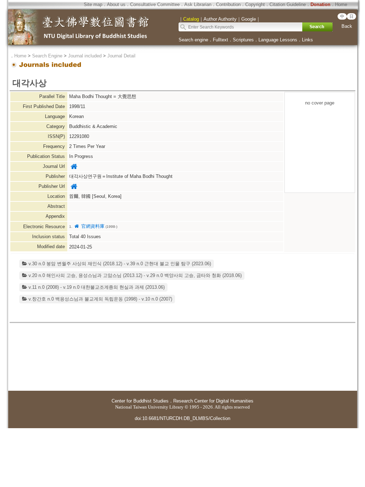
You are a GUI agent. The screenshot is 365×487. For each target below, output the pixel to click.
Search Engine (47, 55)
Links (307, 39)
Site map (93, 4)
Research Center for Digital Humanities (213, 401)
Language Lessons (277, 39)
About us (116, 4)
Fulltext (220, 39)
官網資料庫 (92, 226)
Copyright (255, 4)
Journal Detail (121, 55)
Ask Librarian (197, 4)
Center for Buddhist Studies (140, 401)
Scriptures (243, 39)
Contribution (228, 4)
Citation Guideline (287, 4)
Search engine (193, 39)
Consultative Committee (155, 4)
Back (346, 26)
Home (341, 4)
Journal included (85, 55)
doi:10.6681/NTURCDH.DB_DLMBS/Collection (182, 418)
